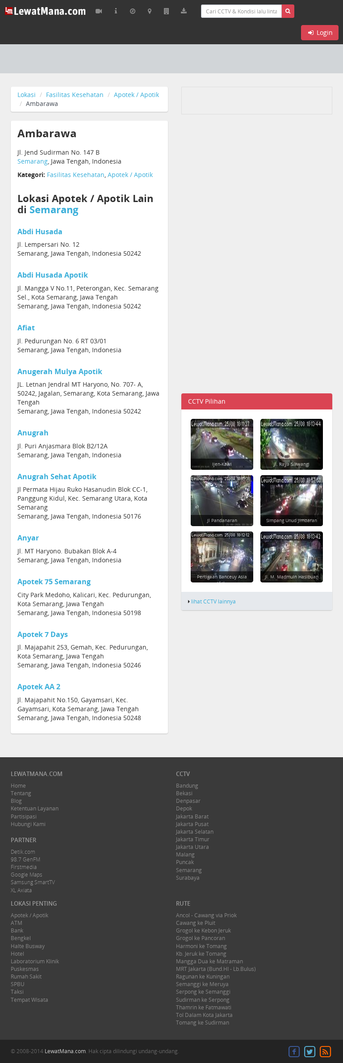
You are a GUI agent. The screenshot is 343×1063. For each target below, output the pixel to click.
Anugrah (33, 433)
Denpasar (188, 801)
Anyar (28, 538)
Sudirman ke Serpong (203, 1000)
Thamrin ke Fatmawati (203, 1007)
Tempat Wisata (29, 1000)
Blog (16, 801)
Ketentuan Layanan (35, 808)
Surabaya (188, 878)
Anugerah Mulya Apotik (59, 371)
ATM (16, 923)
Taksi (17, 992)
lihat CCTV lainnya (213, 601)
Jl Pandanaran (222, 520)
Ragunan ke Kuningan (203, 976)
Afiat (26, 328)
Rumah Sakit (26, 976)
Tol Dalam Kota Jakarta (204, 1015)
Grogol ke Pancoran (200, 938)
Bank (17, 930)
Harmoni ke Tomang (201, 946)
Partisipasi (24, 816)
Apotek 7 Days (42, 634)
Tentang (21, 793)
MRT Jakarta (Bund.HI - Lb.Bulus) (216, 969)
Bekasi (184, 793)
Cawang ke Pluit (195, 923)
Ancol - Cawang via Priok (206, 915)
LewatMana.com (65, 1051)
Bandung (187, 785)
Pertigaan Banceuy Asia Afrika (222, 580)
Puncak (185, 862)
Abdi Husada (40, 231)
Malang (185, 854)
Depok (184, 808)
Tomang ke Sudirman (202, 1022)
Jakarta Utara (192, 847)
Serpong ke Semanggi (203, 992)
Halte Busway (28, 946)
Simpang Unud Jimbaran (291, 520)
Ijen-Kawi (222, 464)
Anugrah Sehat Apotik (56, 476)
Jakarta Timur (192, 839)
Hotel (17, 954)
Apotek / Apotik (136, 94)
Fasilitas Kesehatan (75, 94)
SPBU (18, 984)
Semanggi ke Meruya (202, 984)
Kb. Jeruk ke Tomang (201, 954)
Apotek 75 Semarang (54, 581)
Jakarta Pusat (192, 824)
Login (324, 32)
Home (18, 785)
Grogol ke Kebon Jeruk (203, 930)
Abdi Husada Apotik (52, 275)
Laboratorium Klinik (35, 961)
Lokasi (26, 94)
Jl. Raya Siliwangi (292, 464)
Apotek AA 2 (38, 687)
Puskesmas (25, 969)
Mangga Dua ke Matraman (209, 961)
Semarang (32, 161)
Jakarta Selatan (194, 831)
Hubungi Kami (28, 824)
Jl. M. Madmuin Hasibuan (291, 577)
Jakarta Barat (192, 816)
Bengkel (21, 938)
